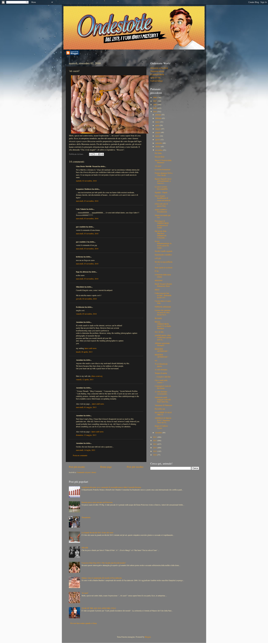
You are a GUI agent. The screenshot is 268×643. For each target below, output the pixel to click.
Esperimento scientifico (163, 255)
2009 (155, 108)
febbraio (158, 118)
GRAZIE (85, 547)
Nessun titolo (159, 157)
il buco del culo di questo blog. (161, 205)
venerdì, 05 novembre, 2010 (86, 314)
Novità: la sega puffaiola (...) (163, 263)
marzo (157, 122)
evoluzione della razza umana (163, 275)
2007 (155, 101)
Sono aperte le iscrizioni (163, 267)
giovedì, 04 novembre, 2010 (86, 299)
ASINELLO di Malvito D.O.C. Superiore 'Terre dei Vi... (163, 420)
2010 (155, 111)
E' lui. (157, 271)
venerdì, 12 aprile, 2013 (84, 379)
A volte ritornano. (161, 369)
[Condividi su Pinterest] (102, 154)
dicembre (158, 432)
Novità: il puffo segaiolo (163, 251)
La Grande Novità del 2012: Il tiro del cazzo (97, 532)
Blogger (148, 637)
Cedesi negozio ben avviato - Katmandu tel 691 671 (163, 295)
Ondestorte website (157, 71)
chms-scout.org (97, 376)
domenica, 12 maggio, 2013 (86, 435)
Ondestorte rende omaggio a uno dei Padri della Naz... (163, 399)
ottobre (158, 146)
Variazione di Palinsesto (163, 405)
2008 (155, 104)
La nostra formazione (162, 169)
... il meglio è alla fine (162, 377)
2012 (155, 440)
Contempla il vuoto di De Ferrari (163, 387)
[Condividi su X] (96, 154)
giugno (158, 132)
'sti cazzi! (158, 166)
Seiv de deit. (159, 332)
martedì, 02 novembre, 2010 (86, 181)
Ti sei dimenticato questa (161, 365)
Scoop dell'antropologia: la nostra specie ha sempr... (163, 244)
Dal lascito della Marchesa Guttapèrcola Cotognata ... (160, 234)
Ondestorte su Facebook (159, 68)
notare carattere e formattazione (161, 210)
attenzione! (159, 280)
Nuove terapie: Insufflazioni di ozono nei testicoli (162, 198)
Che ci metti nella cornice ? (161, 381)
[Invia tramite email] (90, 154)
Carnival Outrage (156, 81)
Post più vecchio (135, 467)
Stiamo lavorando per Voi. (162, 216)
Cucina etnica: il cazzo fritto (163, 302)
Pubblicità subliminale (163, 307)
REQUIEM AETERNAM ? (161, 350)
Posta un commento (80, 455)
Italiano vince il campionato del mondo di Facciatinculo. (102, 578)
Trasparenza (86, 517)
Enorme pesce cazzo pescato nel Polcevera (97, 502)
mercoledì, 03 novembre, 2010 (87, 201)
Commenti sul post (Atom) (86, 472)
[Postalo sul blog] (93, 154)
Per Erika (158, 153)
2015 (155, 451)
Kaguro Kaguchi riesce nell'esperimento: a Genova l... (163, 181)
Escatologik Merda (157, 74)
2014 (155, 447)
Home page (106, 467)
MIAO (157, 289)
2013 (155, 444)
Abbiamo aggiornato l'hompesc (162, 344)
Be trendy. (158, 318)
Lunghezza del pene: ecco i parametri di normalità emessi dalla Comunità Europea (111, 487)
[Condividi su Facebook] (99, 154)
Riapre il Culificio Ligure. (161, 427)
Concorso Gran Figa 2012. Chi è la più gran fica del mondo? (104, 563)
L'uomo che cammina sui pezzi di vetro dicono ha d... (162, 312)
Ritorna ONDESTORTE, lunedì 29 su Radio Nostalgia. (163, 325)
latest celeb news (91, 348)
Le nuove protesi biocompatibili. (161, 188)
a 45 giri (158, 258)
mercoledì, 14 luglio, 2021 (85, 450)
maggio (158, 129)
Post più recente (77, 467)
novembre (159, 150)
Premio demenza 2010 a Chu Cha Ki (163, 174)
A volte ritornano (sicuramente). (161, 392)
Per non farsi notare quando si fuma (83, 623)
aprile (157, 125)
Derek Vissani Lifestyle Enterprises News (163, 285)
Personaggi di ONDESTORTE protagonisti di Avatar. (162, 224)
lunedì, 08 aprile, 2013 (84, 352)
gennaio (158, 114)
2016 (155, 455)
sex (156, 360)
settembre (159, 143)
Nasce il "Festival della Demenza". (163, 161)
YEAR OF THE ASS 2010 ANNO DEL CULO (99, 608)
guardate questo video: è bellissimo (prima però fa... (163, 337)
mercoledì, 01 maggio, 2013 (86, 407)
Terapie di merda (161, 373)
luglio (157, 136)
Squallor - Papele (161, 192)
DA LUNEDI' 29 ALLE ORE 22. (163, 413)
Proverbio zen (160, 409)
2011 (155, 437)
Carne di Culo (155, 77)
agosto (158, 139)
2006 (155, 97)
